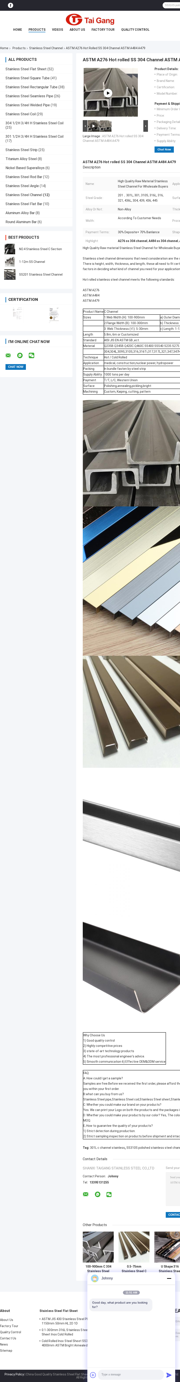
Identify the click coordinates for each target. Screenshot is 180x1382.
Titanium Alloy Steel (21, 159)
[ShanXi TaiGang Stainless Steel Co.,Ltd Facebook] (10, 5)
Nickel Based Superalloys (25, 168)
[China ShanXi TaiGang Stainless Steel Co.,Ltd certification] (18, 315)
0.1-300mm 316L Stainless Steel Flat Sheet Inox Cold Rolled (68, 1332)
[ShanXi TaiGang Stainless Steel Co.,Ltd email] (10, 355)
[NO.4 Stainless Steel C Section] (10, 249)
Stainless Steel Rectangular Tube (31, 87)
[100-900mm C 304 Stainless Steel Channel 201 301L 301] (98, 1247)
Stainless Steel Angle (22, 186)
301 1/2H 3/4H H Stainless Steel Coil (34, 136)
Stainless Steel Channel (46, 48)
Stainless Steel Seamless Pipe (29, 96)
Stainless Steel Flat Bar (23, 204)
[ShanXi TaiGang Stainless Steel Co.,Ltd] (90, 19)
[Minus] (169, 1278)
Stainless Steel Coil (20, 114)
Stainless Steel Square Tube (27, 78)
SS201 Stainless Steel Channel (41, 274)
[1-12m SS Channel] (10, 262)
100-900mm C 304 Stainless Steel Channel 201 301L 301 (98, 1269)
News (4, 1344)
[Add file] (93, 1375)
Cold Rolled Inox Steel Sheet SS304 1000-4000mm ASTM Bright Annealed (71, 1343)
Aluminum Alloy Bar (20, 213)
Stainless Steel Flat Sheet (26, 69)
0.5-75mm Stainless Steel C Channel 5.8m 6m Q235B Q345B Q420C (134, 1269)
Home (17, 29)
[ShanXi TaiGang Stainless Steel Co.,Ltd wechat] (34, 355)
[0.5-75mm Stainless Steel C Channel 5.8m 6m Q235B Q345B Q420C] (134, 1247)
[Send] (169, 1375)
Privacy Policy (14, 1374)
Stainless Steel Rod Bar (23, 177)
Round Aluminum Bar (21, 222)
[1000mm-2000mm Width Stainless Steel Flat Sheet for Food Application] (108, 93)
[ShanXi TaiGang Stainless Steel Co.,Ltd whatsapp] (22, 355)
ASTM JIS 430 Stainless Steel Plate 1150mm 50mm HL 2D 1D (67, 1321)
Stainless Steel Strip (21, 150)
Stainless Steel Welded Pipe (27, 105)
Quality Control (135, 29)
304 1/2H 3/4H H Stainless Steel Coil (34, 123)
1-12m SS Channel (32, 262)
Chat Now (164, 149)
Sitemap (6, 1350)
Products (37, 29)
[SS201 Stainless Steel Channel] (10, 274)
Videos (57, 29)
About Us (77, 29)
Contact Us (8, 1338)
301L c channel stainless (107, 1147)
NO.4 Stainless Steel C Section (40, 249)
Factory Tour (103, 29)
